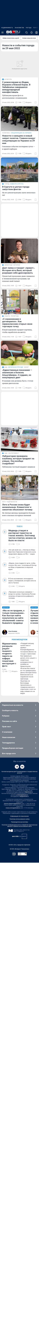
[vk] (22, 767)
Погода (29, 27)
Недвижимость (7, 27)
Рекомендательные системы (19, 822)
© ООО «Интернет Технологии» (19, 849)
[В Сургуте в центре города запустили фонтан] (19, 169)
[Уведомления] (31, 32)
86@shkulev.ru (29, 792)
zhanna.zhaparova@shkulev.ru (12, 803)
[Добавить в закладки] (35, 102)
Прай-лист (6, 727)
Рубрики (5, 716)
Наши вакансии (8, 737)
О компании (7, 732)
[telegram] (17, 767)
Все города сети (9, 753)
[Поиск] (26, 32)
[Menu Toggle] (2, 32)
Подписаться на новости (12, 705)
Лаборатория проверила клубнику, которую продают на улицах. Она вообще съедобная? (18, 460)
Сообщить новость (10, 710)
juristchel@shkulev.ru (22, 795)
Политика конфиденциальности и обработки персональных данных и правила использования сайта (19, 825)
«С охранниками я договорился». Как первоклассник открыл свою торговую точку (17, 323)
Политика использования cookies (20, 819)
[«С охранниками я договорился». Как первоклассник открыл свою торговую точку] (19, 302)
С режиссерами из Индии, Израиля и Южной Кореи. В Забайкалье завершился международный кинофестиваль (16, 87)
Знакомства (19, 27)
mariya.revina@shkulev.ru (13, 808)
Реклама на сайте (9, 721)
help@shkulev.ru (24, 796)
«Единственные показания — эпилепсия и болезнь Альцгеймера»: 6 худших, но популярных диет (17, 374)
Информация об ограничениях (19, 816)
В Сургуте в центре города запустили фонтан (15, 188)
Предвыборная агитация (12, 748)
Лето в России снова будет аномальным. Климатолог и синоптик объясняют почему (17, 507)
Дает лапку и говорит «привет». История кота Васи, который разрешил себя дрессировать (18, 270)
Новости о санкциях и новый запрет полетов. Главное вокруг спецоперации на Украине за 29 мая (18, 139)
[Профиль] (36, 32)
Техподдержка (8, 743)
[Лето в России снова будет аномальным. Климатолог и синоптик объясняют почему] (19, 487)
